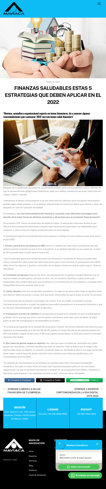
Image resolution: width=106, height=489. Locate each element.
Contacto (33, 470)
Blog (31, 465)
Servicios (33, 461)
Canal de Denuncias (37, 475)
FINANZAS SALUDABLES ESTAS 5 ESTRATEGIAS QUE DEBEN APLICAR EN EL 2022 (53, 95)
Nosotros (33, 456)
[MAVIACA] (14, 14)
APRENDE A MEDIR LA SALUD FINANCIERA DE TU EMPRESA (24, 391)
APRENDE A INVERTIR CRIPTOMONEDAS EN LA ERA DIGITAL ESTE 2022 (77, 392)
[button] (79, 467)
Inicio (31, 451)
